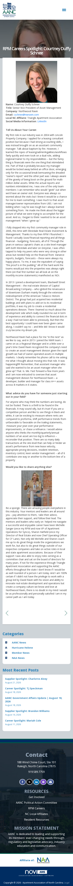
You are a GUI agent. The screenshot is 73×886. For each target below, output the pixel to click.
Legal (66, 882)
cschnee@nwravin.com (26, 114)
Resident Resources (36, 819)
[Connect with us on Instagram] (43, 782)
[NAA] (44, 860)
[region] (66, 613)
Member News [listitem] (21, 652)
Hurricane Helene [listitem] (22, 647)
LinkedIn (42, 121)
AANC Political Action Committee (36, 803)
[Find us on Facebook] (22, 782)
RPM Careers (36, 808)
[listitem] (36, 680)
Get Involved (36, 797)
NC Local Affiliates (36, 814)
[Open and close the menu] (42, 10)
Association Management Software (36, 875)
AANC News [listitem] (19, 642)
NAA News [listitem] (18, 658)
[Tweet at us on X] (29, 782)
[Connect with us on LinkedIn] (36, 782)
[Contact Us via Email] (50, 782)
